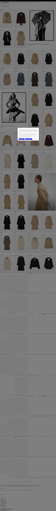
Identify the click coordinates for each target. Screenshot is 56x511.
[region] (28, 134)
